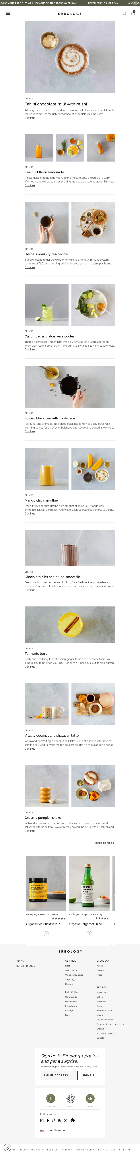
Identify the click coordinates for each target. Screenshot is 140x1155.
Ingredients (71, 1006)
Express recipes (104, 1010)
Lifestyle (69, 1010)
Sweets (100, 1038)
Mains (100, 1015)
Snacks (100, 1029)
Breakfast (101, 1001)
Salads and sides (105, 1019)
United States (53, 1130)
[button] (7, 1147)
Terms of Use (107, 1150)
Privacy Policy (90, 1066)
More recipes (105, 843)
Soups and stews (105, 1033)
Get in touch (71, 970)
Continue (30, 117)
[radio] (53, 918)
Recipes (102, 987)
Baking (100, 997)
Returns (69, 984)
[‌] (70, 56)
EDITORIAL (71, 992)
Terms (76, 1066)
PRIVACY (67, 1150)
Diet (67, 1015)
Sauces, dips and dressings (110, 1024)
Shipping (69, 979)
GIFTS (20, 961)
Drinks (100, 1006)
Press (99, 975)
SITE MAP (125, 1150)
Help (67, 966)
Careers (100, 970)
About (100, 966)
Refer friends (25, 966)
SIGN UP (88, 1075)
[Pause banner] (135, 3)
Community (71, 997)
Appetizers (102, 992)
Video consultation (74, 975)
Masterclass (71, 1001)
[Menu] (7, 13)
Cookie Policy (85, 1150)
